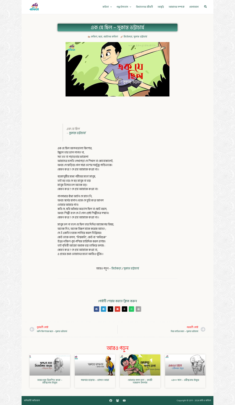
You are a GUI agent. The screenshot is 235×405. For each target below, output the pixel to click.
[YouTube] (124, 400)
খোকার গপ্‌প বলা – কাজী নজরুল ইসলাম (140, 381)
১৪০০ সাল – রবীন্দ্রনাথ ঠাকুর (185, 380)
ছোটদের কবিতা (110, 37)
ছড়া (100, 37)
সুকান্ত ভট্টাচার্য (140, 37)
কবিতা (94, 37)
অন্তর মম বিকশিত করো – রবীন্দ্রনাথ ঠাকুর (49, 381)
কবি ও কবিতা (205, 400)
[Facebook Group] (117, 400)
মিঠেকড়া (128, 37)
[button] (110, 7)
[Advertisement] (117, 107)
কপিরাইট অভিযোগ (32, 400)
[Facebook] (110, 400)
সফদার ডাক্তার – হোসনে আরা (95, 380)
